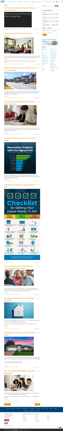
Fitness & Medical (53, 54)
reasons (13, 288)
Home (44, 30)
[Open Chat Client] (60, 428)
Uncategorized (52, 70)
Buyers (8, 28)
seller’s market (7, 394)
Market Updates (16, 28)
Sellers (24, 28)
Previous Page (7, 404)
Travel (43, 70)
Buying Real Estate (11, 28)
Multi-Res (49, 32)
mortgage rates (25, 320)
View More (6, 62)
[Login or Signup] (61, 1)
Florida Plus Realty (44, 55)
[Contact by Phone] (59, 1)
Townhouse (54, 30)
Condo (49, 30)
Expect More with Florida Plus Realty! (49, 39)
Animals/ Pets (44, 48)
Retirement (52, 63)
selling (25, 288)
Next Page (37, 404)
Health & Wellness (53, 57)
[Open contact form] (56, 1)
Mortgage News (11, 294)
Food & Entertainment (53, 55)
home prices (8, 396)
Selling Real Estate (6, 29)
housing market (36, 289)
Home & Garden (52, 58)
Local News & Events (45, 60)
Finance (8, 294)
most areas (20, 396)
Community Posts (44, 52)
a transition (18, 320)
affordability (10, 290)
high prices (8, 358)
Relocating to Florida (45, 63)
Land (44, 32)
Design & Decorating (53, 52)
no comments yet (37, 28)
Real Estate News (20, 28)
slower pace (31, 396)
